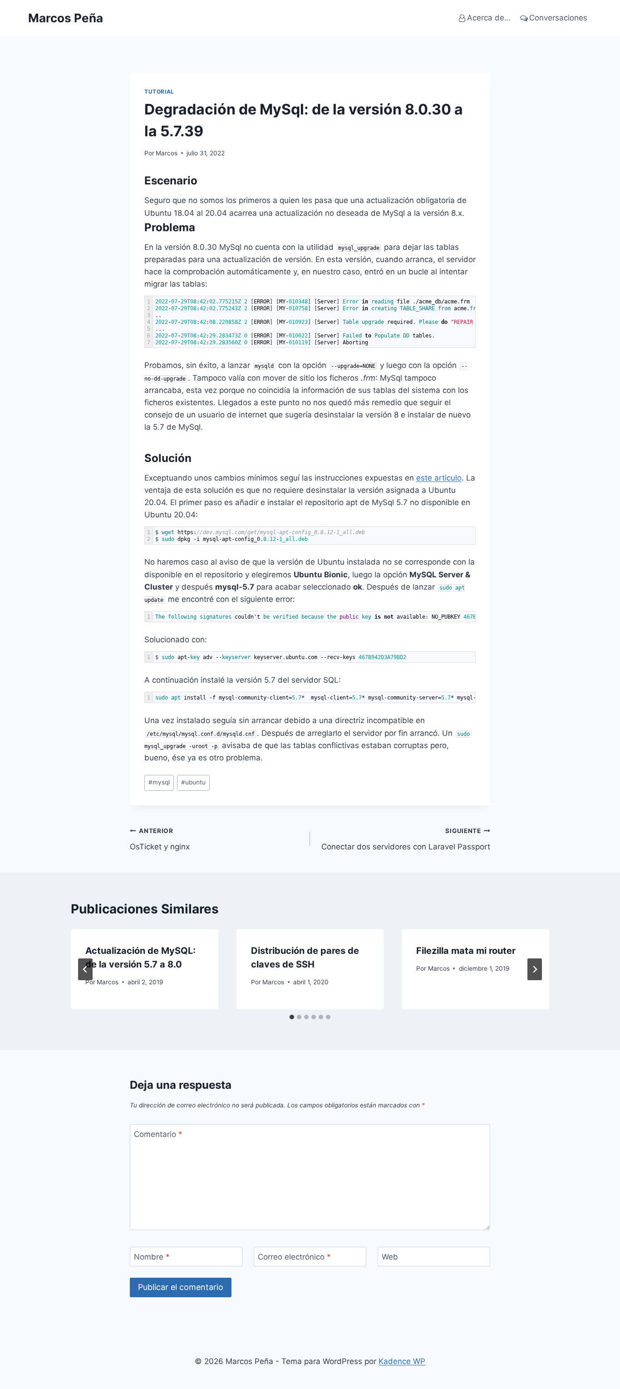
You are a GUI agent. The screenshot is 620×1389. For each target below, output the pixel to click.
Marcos (166, 153)
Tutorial (159, 91)
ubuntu (193, 782)
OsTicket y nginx (160, 839)
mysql (159, 782)
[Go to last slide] (85, 969)
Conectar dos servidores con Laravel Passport (405, 839)
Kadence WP (402, 1361)
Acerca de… (489, 17)
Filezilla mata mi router (466, 950)
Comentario (158, 1134)
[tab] (292, 1017)
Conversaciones (558, 17)
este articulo (439, 477)
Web (390, 1256)
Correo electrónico (294, 1256)
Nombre (152, 1256)
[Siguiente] (534, 969)
